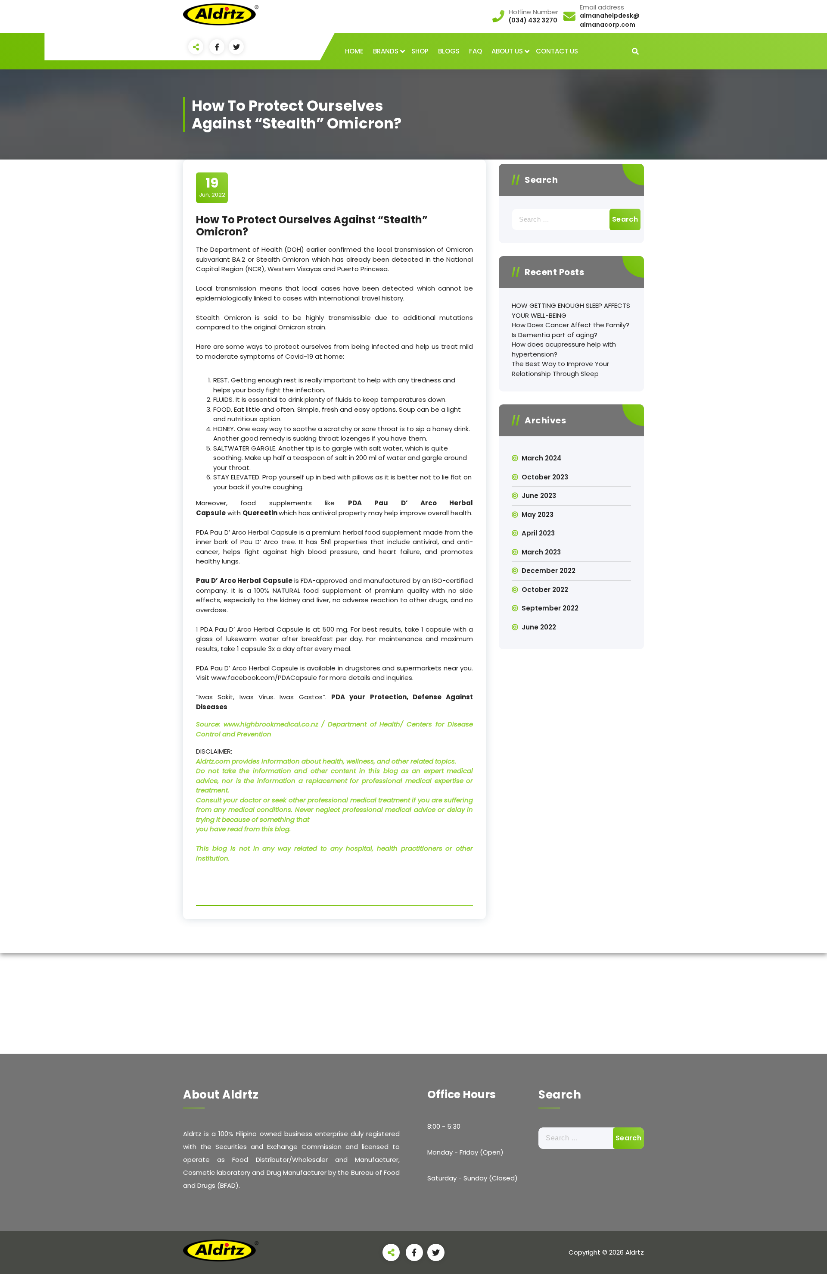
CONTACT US (557, 51)
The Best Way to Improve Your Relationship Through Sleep (560, 368)
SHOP (420, 51)
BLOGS (449, 51)
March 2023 (541, 552)
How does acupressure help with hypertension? (564, 349)
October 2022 (545, 589)
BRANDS (385, 51)
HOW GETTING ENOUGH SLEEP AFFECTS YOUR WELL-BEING (571, 310)
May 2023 (537, 514)
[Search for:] (571, 219)
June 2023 (539, 495)
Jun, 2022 (212, 187)
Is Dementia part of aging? (554, 334)
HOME (354, 51)
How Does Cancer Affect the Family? (570, 324)
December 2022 (548, 570)
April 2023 (538, 533)
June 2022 (539, 627)
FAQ (475, 51)
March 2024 (542, 458)
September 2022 (550, 608)
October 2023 (545, 477)
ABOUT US (507, 51)
